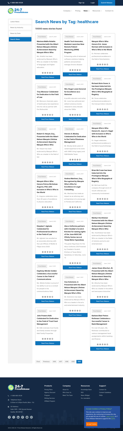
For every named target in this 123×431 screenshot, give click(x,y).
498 (66, 361)
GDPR (113, 418)
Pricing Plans (48, 389)
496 (54, 361)
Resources (85, 386)
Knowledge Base (86, 389)
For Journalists (85, 398)
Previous (46, 361)
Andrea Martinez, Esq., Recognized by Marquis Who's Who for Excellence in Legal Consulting (74, 184)
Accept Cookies (92, 424)
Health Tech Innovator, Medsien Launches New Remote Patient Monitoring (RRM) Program (74, 47)
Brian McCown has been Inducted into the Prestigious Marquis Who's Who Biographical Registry (102, 176)
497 (60, 361)
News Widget (85, 395)
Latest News (14, 21)
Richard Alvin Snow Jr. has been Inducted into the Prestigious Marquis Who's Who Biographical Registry (102, 89)
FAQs (101, 395)
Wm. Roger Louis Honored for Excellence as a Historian (75, 92)
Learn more (110, 416)
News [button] (86, 11)
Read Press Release (47, 77)
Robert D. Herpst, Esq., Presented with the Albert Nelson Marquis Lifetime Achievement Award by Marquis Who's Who (47, 139)
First (38, 361)
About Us (66, 389)
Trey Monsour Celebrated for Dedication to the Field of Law (48, 94)
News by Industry (16, 27)
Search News (15, 39)
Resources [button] (97, 11)
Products (48, 386)
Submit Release (106, 3)
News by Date (15, 33)
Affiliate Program (49, 401)
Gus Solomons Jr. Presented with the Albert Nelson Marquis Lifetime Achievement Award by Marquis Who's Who (75, 287)
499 (72, 361)
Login (93, 3)
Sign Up (81, 3)
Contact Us (109, 11)
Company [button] (67, 11)
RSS (82, 392)
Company (67, 386)
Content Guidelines (105, 392)
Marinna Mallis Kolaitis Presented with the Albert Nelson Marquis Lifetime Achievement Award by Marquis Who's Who (47, 47)
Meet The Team (68, 395)
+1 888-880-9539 (16, 3)
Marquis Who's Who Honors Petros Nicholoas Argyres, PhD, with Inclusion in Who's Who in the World (47, 187)
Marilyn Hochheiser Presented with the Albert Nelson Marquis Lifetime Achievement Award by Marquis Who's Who (102, 223)
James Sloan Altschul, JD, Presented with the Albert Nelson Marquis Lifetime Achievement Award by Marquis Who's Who (102, 273)
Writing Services (49, 398)
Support (102, 386)
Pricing (77, 11)
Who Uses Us (67, 392)
